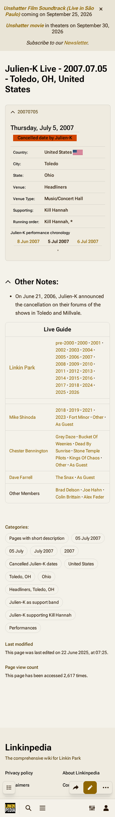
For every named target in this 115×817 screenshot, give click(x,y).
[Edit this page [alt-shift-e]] (90, 787)
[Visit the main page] (10, 808)
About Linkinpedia (81, 772)
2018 (74, 385)
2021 (87, 410)
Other (98, 417)
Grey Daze (65, 436)
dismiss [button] (101, 9)
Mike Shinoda (22, 417)
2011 (61, 371)
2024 (87, 385)
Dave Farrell (20, 477)
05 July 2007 (88, 538)
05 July (16, 551)
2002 (61, 349)
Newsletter (75, 43)
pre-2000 (65, 342)
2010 (87, 364)
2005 (61, 357)
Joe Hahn (92, 489)
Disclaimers (17, 785)
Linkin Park (22, 367)
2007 (87, 357)
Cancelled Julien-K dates (33, 563)
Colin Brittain (68, 496)
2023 (61, 417)
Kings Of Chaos (84, 457)
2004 (87, 349)
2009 (74, 364)
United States (81, 563)
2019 (74, 410)
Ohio (46, 576)
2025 (61, 392)
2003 (74, 349)
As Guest (64, 424)
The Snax (65, 477)
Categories (16, 527)
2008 (61, 364)
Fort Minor (79, 417)
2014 (61, 378)
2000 (82, 342)
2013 (87, 371)
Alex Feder (94, 496)
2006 (74, 357)
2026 (74, 392)
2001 (96, 342)
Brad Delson (68, 489)
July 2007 (43, 551)
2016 (87, 378)
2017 (61, 385)
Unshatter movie (25, 25)
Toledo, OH (20, 576)
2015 (74, 378)
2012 (74, 371)
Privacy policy (19, 772)
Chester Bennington (28, 450)
